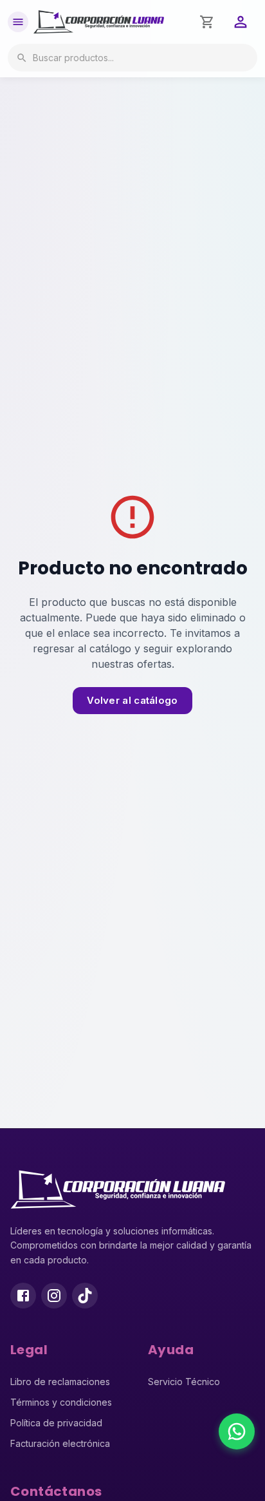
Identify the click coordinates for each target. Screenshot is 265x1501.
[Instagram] (54, 1295)
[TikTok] (85, 1295)
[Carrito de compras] (207, 21)
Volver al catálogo (132, 700)
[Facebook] (23, 1295)
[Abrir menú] (18, 22)
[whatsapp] (237, 1431)
